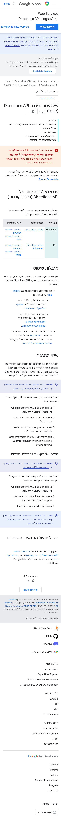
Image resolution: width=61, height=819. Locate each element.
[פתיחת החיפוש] (14, 4)
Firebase (54, 775)
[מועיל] (41, 91)
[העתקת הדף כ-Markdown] (33, 111)
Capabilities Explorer (48, 674)
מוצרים (43, 81)
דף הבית (54, 81)
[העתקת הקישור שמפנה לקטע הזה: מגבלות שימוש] (29, 269)
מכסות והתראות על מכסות (37, 343)
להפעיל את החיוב (30, 155)
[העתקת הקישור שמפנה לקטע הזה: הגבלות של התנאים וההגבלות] (55, 543)
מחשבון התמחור (22, 388)
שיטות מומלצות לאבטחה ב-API (43, 679)
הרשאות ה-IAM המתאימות (36, 467)
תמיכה (55, 739)
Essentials (52, 179)
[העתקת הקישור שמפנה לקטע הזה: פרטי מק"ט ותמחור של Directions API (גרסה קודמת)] (55, 202)
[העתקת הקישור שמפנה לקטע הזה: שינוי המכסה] (33, 356)
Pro (41, 179)
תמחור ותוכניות (51, 728)
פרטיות (46, 804)
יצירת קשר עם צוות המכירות (45, 733)
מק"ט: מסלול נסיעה (34, 229)
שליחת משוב (47, 98)
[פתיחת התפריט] (54, 4)
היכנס (7, 4)
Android (54, 699)
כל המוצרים (52, 790)
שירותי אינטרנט (51, 714)
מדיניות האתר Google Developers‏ (20, 606)
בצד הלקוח (36, 335)
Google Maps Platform (25, 81)
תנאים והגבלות (51, 744)
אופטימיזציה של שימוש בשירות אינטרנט (39, 684)
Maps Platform (37, 4)
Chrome (54, 770)
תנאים (55, 804)
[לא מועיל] (36, 91)
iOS (56, 704)
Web (56, 709)
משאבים (7, 85)
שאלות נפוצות (51, 669)
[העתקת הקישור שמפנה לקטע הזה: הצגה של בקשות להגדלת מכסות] (7, 454)
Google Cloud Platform (46, 780)
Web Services (48, 14)
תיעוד (8, 81)
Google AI (53, 785)
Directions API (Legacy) (35, 19)
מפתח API (28, 158)
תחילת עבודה (47, 27)
